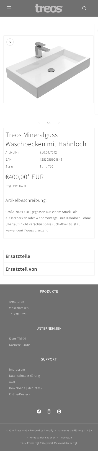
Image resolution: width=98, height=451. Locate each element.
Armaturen (16, 302)
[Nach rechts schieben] (59, 123)
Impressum (17, 369)
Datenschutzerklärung (24, 376)
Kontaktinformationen (42, 437)
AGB (12, 382)
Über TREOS (17, 339)
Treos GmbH (22, 430)
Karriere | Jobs (20, 345)
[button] (9, 8)
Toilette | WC (18, 314)
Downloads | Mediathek (26, 388)
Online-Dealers (19, 394)
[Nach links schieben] (39, 123)
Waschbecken (19, 308)
